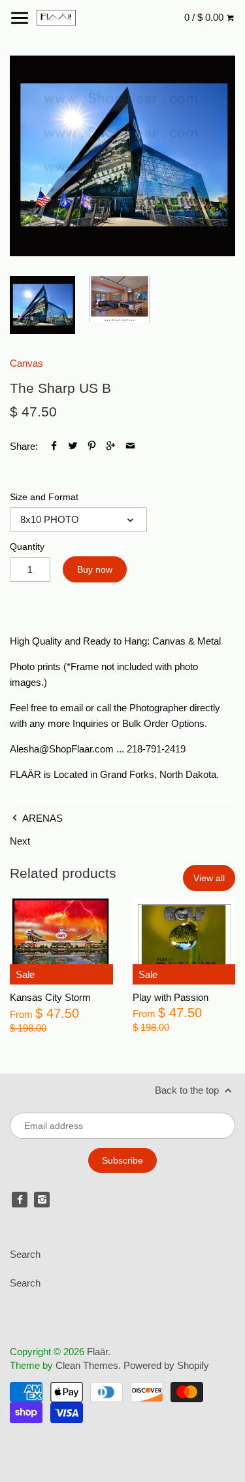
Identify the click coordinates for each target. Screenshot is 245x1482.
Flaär (97, 1351)
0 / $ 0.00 (205, 17)
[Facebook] (19, 1199)
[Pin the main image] (92, 446)
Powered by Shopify (166, 1365)
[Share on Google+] (111, 446)
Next (20, 841)
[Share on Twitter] (73, 446)
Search (25, 1254)
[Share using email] (130, 446)
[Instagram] (42, 1199)
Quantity (27, 547)
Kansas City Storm (50, 997)
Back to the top (188, 1090)
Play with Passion (170, 997)
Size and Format (44, 497)
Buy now (94, 569)
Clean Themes (87, 1365)
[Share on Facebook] (54, 446)
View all (209, 878)
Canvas (26, 363)
